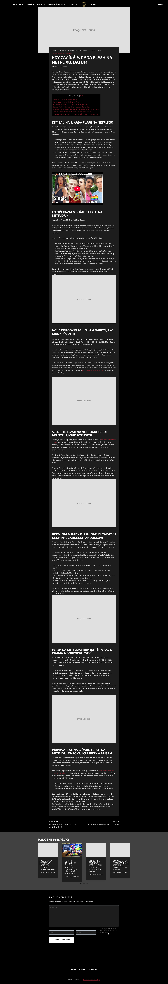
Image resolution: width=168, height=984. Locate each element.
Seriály (30, 4)
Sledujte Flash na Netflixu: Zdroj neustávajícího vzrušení (71, 107)
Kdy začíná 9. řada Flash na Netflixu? (65, 100)
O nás (93, 4)
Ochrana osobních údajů (91, 980)
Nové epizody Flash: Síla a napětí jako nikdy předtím (70, 104)
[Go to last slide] (40, 863)
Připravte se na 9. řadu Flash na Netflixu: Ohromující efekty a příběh (75, 114)
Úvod (14, 4)
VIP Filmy (56, 67)
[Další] (127, 863)
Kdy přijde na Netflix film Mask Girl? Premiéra (103, 822)
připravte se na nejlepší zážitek (92, 370)
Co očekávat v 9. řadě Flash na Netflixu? (66, 102)
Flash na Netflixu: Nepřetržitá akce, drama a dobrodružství (72, 112)
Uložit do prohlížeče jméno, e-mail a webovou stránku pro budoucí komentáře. (108, 930)
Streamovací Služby (64, 54)
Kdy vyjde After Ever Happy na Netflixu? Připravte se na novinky (120, 865)
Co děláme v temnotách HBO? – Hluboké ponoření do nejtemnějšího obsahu (95, 866)
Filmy (21, 4)
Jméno (52, 933)
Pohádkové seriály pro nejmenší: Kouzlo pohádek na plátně (62, 824)
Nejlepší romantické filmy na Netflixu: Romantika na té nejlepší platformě (71, 867)
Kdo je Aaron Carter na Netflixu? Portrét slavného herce (48, 865)
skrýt (81, 96)
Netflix (54, 54)
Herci (39, 4)
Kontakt (92, 969)
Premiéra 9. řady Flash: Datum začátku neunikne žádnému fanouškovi (76, 109)
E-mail (80, 933)
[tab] (80, 883)
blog (160, 4)
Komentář (54, 907)
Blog (73, 969)
